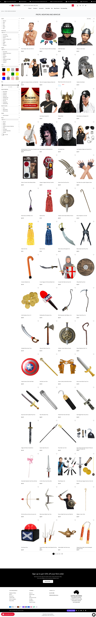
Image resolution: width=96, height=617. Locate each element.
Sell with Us (31, 600)
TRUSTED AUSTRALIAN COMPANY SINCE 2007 (18, 1)
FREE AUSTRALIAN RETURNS (51, 1)
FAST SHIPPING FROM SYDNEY (36, 1)
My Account (11, 596)
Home (3, 11)
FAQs (30, 596)
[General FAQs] (80, 5)
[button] (10, 5)
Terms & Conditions (12, 599)
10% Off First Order (32, 597)
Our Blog (30, 599)
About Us (30, 592)
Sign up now (47, 581)
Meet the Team (31, 594)
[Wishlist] (83, 5)
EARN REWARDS (64, 1)
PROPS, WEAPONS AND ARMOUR (10, 11)
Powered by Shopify (20, 610)
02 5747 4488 (51, 592)
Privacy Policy (11, 600)
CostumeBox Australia (15, 610)
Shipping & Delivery (12, 592)
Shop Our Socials (32, 602)
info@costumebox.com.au (53, 595)
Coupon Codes (11, 597)
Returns (10, 594)
